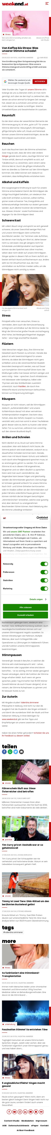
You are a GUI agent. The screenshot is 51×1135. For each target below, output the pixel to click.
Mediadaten (27, 1120)
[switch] (44, 572)
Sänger (5, 156)
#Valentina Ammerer (13, 932)
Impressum (41, 1120)
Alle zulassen (25, 607)
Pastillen (22, 386)
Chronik (8, 783)
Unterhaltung (10, 1024)
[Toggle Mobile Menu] (47, 3)
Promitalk (8, 840)
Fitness (8, 34)
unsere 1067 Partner (20, 531)
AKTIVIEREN (40, 82)
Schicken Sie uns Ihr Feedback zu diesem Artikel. (25, 734)
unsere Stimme (35, 89)
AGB (4, 1125)
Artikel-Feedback (25, 1130)
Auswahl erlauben (25, 615)
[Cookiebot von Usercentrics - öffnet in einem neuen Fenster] (36, 518)
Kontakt (44, 1125)
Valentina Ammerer (30, 702)
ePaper (34, 1125)
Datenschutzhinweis (18, 1125)
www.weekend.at (9, 719)
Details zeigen (36, 599)
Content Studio (11, 1120)
